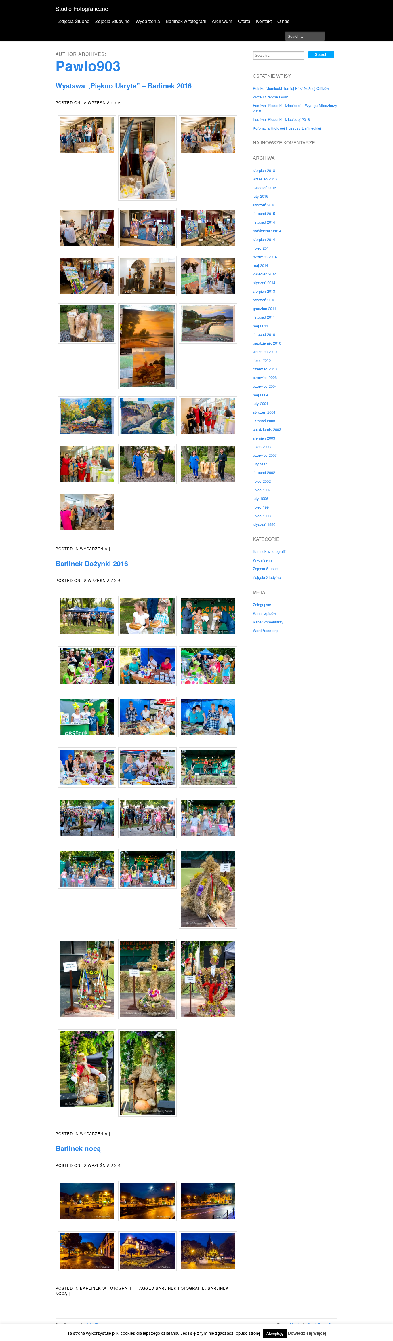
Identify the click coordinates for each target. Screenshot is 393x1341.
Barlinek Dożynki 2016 (92, 563)
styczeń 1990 (264, 524)
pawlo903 (88, 65)
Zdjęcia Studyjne (112, 21)
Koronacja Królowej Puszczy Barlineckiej (287, 128)
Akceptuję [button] (274, 1333)
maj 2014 (260, 265)
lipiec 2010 (262, 360)
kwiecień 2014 (264, 274)
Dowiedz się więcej (307, 1333)
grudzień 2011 (264, 308)
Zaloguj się (262, 604)
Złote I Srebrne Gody (270, 97)
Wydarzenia (148, 21)
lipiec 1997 (262, 489)
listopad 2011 (264, 317)
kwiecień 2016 (264, 187)
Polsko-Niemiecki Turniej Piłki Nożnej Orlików (291, 88)
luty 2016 (260, 196)
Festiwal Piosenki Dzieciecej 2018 (281, 119)
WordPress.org (265, 630)
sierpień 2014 (264, 239)
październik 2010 (267, 343)
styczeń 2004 (264, 412)
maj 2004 (260, 394)
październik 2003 (267, 429)
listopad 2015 (264, 213)
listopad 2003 (264, 420)
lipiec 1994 (262, 507)
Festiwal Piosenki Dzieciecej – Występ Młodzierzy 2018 (295, 108)
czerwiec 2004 (265, 386)
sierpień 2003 (264, 438)
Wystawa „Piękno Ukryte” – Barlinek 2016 (124, 85)
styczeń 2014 (264, 282)
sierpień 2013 (264, 291)
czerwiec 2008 (265, 377)
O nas (283, 21)
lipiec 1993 (262, 515)
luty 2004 (260, 403)
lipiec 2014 (262, 248)
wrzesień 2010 (265, 351)
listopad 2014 (264, 222)
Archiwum (222, 21)
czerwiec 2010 (265, 369)
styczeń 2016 (264, 205)
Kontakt (264, 21)
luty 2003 (260, 464)
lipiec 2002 (262, 481)
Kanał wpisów (264, 613)
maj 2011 (260, 325)
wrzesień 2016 (265, 179)
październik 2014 (267, 230)
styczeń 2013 (264, 300)
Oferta (244, 21)
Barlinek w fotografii (186, 21)
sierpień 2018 (264, 170)
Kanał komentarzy (268, 622)
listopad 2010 (264, 334)
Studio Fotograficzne (82, 8)
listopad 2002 (264, 472)
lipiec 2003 (262, 446)
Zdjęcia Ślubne (73, 21)
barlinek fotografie (180, 1288)
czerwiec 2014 (265, 256)
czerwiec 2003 (265, 455)
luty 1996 (260, 498)
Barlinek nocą (78, 1148)
